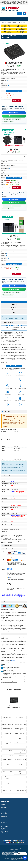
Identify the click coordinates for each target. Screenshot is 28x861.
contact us (17, 424)
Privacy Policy (4, 807)
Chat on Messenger (14, 112)
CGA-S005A (16, 433)
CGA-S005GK (3, 431)
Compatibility (14, 304)
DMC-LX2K (16, 457)
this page (13, 660)
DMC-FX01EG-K (4, 446)
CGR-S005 (3, 444)
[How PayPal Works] (6, 842)
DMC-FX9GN (3, 455)
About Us (4, 803)
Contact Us (4, 829)
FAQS (14, 312)
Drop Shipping (5, 823)
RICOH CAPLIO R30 (17, 459)
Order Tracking (5, 831)
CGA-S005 (3, 436)
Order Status (4, 813)
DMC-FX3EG (16, 450)
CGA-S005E (16, 431)
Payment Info (4, 822)
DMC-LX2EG (3, 457)
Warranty (14, 309)
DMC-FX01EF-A (17, 444)
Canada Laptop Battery (13, 846)
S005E (2, 433)
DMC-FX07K (16, 446)
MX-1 (2, 459)
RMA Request (4, 816)
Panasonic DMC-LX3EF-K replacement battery (15, 359)
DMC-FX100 (3, 448)
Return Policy (4, 814)
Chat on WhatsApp (15, 116)
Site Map (3, 832)
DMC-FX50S (3, 452)
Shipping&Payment (14, 307)
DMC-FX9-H (16, 455)
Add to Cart (17, 100)
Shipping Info (4, 820)
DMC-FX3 (3, 450)
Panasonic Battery (8, 22)
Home (2, 22)
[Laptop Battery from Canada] (10, 10)
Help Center (4, 828)
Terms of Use (4, 806)
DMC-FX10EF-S (17, 448)
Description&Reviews (14, 301)
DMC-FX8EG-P (16, 452)
